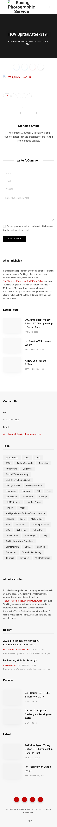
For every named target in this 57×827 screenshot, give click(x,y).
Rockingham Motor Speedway (20, 541)
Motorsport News (41, 524)
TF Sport (10, 558)
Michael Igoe (37, 519)
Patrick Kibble (12, 536)
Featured (26, 491)
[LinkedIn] (24, 95)
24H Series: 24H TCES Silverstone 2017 (37, 694)
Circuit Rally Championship (18, 480)
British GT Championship (17, 474)
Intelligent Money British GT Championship (25, 513)
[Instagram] (32, 799)
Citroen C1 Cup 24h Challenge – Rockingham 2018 (38, 714)
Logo (22, 519)
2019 (37, 457)
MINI (8, 524)
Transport (24, 558)
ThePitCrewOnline (35, 281)
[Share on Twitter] (24, 67)
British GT (27, 469)
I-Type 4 (9, 508)
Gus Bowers (11, 496)
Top (29, 821)
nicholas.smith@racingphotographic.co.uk (22, 434)
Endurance (11, 491)
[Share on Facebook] (16, 67)
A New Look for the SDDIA (35, 362)
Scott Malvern (12, 547)
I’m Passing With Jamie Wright (38, 343)
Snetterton (11, 552)
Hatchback (28, 496)
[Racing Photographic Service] (21, 7)
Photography (31, 536)
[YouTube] (40, 799)
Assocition (44, 463)
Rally (45, 536)
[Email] (41, 67)
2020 (8, 463)
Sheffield (41, 547)
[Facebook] (16, 799)
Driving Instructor (34, 485)
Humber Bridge (34, 502)
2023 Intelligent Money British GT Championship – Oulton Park (39, 323)
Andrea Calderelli (25, 463)
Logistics (10, 519)
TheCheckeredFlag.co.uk (14, 281)
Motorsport (21, 524)
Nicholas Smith (19, 42)
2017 (26, 457)
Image (22, 508)
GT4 (49, 491)
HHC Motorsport (13, 502)
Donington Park (13, 485)
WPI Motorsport (42, 558)
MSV (8, 530)
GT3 (38, 491)
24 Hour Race (12, 457)
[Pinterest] (33, 67)
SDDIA (28, 547)
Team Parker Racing (31, 552)
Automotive (11, 469)
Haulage (43, 496)
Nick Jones (21, 530)
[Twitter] (24, 799)
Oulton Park (38, 530)
